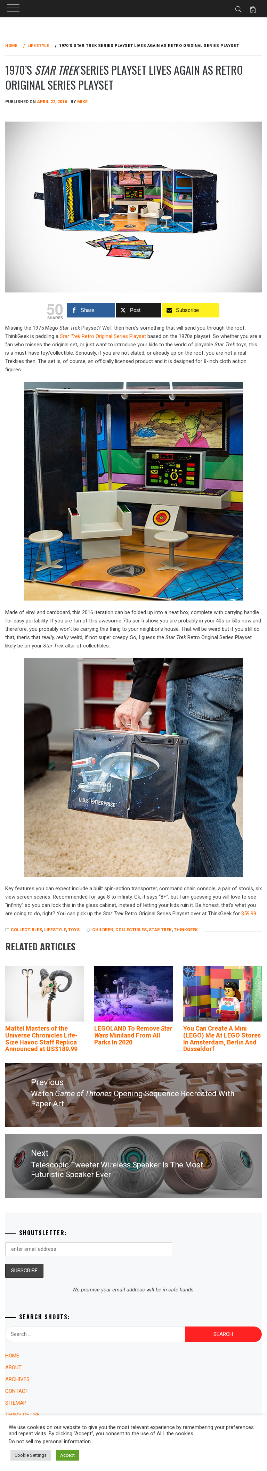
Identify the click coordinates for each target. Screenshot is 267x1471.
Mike (82, 101)
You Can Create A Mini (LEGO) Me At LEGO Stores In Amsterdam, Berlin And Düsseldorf (222, 1038)
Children (102, 929)
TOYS (74, 929)
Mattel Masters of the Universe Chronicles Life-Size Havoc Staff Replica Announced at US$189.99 (41, 1038)
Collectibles (131, 929)
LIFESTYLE (55, 929)
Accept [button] (67, 1455)
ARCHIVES (17, 1379)
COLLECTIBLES (26, 929)
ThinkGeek (186, 929)
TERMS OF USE (22, 1415)
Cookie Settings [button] (31, 1455)
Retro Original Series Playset (103, 336)
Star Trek (160, 929)
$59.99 (248, 913)
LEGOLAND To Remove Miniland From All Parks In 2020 (133, 1035)
